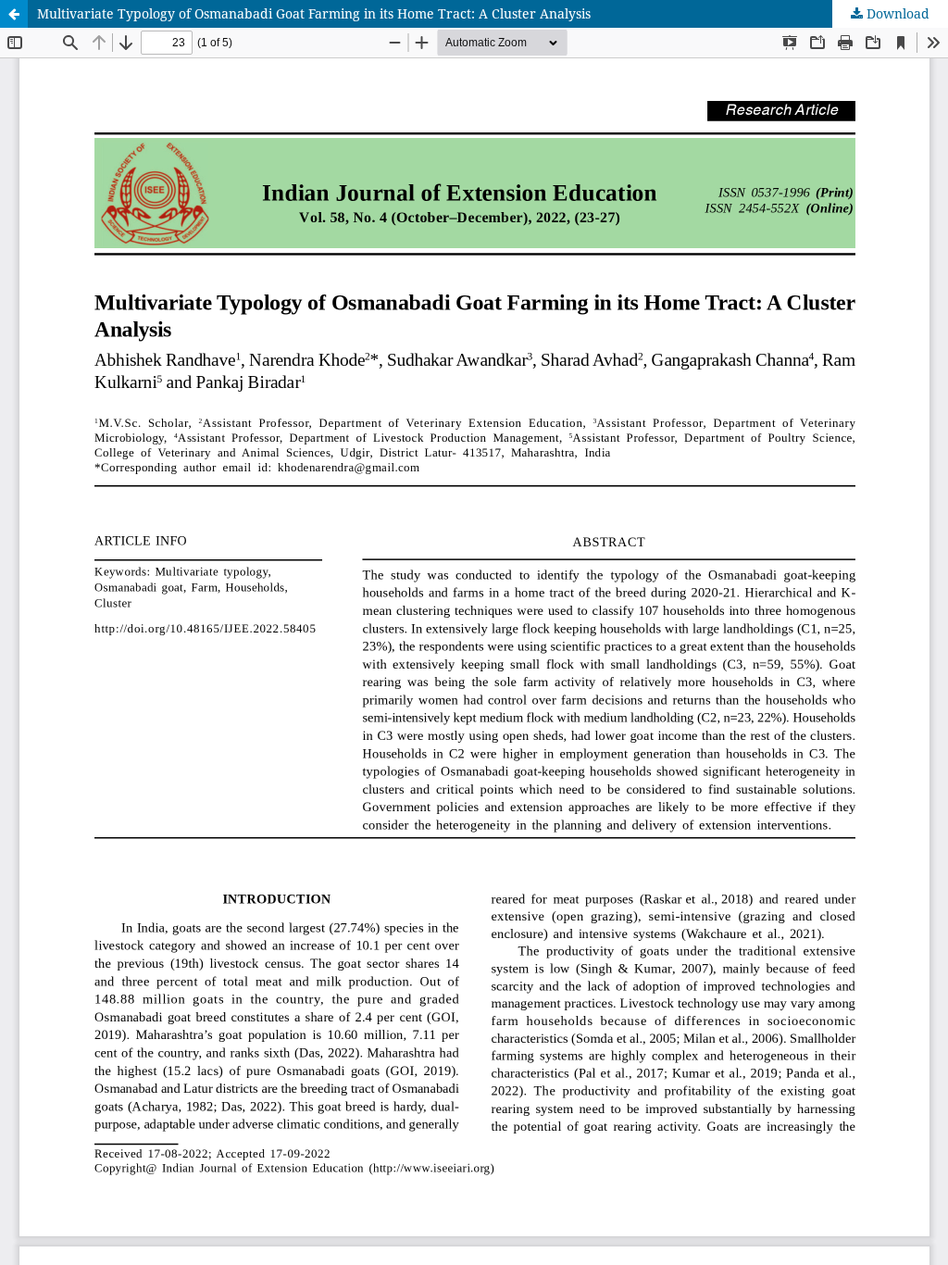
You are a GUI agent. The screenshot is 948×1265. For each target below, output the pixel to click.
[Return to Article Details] (14, 14)
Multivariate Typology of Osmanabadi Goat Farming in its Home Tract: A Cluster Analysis (314, 13)
